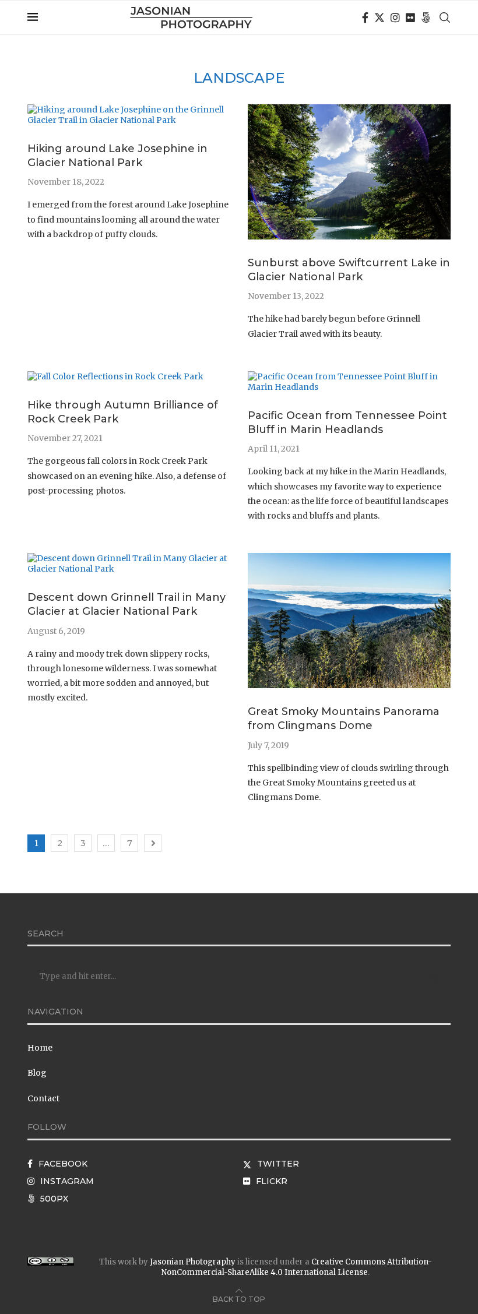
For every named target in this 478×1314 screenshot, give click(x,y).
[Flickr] (410, 17)
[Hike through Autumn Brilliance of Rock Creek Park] (115, 376)
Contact (43, 1098)
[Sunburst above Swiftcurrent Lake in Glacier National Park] (349, 109)
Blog (37, 1073)
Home (39, 1047)
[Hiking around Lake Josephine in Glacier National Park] (128, 109)
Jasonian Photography (193, 1262)
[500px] (425, 17)
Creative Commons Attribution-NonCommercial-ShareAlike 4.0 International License (296, 1267)
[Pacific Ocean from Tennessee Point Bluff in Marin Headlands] (349, 376)
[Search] (445, 17)
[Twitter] (379, 17)
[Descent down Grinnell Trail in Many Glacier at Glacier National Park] (128, 558)
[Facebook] (365, 17)
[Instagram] (395, 17)
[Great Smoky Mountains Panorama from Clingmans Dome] (349, 558)
